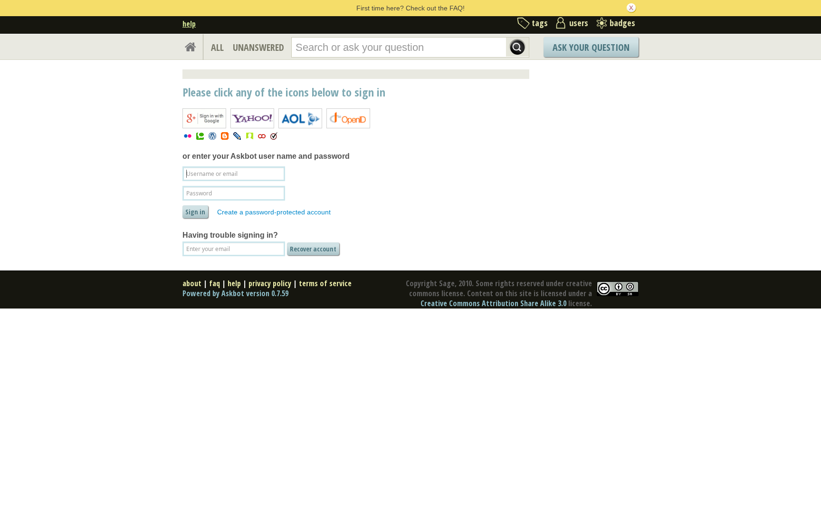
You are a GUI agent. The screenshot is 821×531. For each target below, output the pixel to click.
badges (622, 23)
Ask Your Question (591, 47)
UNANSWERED (258, 47)
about (191, 283)
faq (214, 283)
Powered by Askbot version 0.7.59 (235, 293)
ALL (217, 47)
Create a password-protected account (274, 212)
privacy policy (269, 283)
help (189, 24)
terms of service (325, 283)
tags (540, 23)
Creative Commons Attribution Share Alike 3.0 (493, 303)
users (578, 23)
